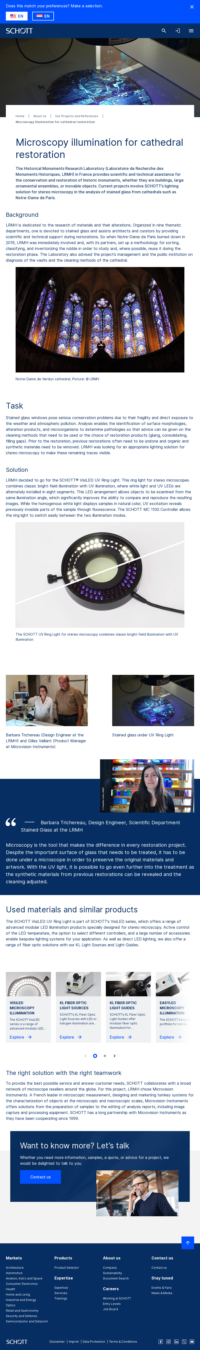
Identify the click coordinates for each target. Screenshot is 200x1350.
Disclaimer (57, 1341)
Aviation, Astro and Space (24, 1278)
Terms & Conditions (123, 1341)
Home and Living (18, 1294)
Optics (10, 1305)
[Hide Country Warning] (192, 7)
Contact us (40, 1177)
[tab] (95, 1056)
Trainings (60, 1298)
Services (60, 1293)
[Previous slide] (85, 1056)
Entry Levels (112, 1304)
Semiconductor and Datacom (27, 1321)
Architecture (15, 1267)
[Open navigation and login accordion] (177, 31)
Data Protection (94, 1341)
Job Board (110, 1309)
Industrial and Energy (21, 1300)
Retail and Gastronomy (22, 1310)
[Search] (164, 31)
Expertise (61, 1287)
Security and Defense (21, 1316)
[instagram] (168, 1342)
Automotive (14, 1273)
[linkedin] (176, 1342)
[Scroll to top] (187, 1243)
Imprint (74, 1341)
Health (10, 1289)
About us (40, 116)
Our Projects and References (77, 116)
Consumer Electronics (22, 1284)
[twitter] (184, 1342)
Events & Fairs (161, 1287)
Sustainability (112, 1273)
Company (110, 1267)
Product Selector (66, 1267)
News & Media (161, 1293)
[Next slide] (115, 1056)
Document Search (116, 1278)
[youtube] (192, 1342)
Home (20, 116)
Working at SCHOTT (117, 1298)
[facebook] (161, 1342)
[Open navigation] (191, 31)
